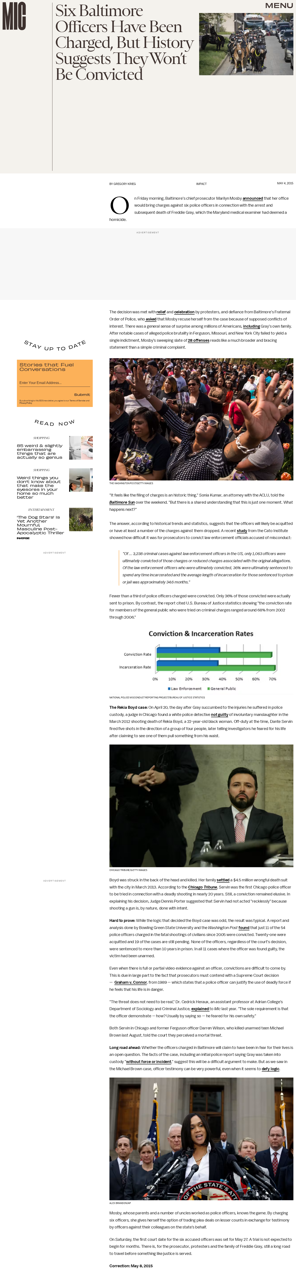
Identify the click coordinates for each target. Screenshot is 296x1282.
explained (200, 1009)
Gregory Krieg (125, 184)
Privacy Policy (26, 403)
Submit (82, 394)
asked (150, 319)
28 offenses (198, 340)
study (242, 531)
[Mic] (14, 16)
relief (161, 312)
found (244, 928)
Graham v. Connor (130, 982)
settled (223, 880)
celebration (184, 312)
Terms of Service (78, 401)
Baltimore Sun (122, 502)
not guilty (219, 714)
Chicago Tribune (202, 887)
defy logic (270, 1069)
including (251, 326)
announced (253, 198)
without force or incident (148, 1062)
